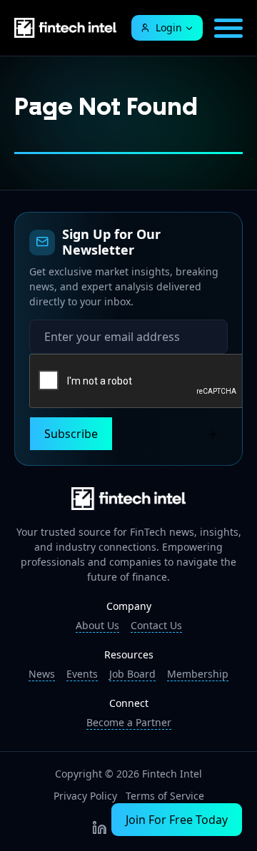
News (42, 674)
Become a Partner (128, 722)
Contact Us (156, 625)
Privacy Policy (85, 795)
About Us (97, 625)
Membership (197, 674)
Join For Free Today (177, 819)
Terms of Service (165, 795)
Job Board (132, 674)
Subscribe (71, 434)
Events (82, 674)
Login (169, 27)
